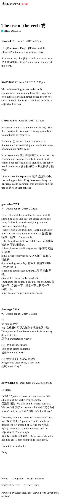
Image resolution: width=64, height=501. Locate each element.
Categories (17, 478)
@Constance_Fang (16, 48)
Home (4, 478)
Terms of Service (10, 484)
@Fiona (32, 48)
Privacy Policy (31, 484)
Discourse (20, 492)
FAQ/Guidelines (35, 478)
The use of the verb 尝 (23, 25)
